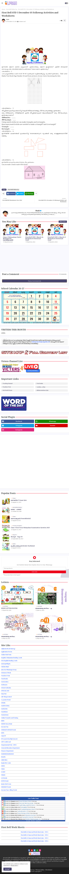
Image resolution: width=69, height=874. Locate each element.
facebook (19, 421)
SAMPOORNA (5, 706)
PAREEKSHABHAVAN (7, 754)
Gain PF (3, 736)
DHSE (3, 766)
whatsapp (52, 421)
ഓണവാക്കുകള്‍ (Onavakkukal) (21, 518)
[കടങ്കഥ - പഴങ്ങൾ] (6, 510)
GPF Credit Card (6, 742)
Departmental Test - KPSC (9, 745)
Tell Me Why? (5, 667)
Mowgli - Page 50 (16, 537)
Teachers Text (7, 387)
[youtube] (32, 850)
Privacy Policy (39, 870)
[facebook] (29, 850)
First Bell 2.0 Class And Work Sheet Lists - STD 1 (34, 832)
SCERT (3, 772)
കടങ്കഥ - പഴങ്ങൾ (16, 509)
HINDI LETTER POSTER (9, 608)
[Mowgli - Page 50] (6, 537)
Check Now (13, 865)
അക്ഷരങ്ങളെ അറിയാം (8, 636)
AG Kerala (4, 778)
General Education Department (10, 748)
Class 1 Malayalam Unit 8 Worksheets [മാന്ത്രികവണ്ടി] (12, 238)
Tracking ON (38, 820)
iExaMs (3, 757)
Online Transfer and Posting (9, 718)
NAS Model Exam (7, 390)
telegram (19, 425)
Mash (37, 211)
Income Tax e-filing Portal (9, 790)
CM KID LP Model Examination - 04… (33, 819)
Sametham (4, 712)
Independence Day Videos (30, 815)
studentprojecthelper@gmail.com (41, 342)
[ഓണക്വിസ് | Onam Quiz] (6, 501)
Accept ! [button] (7, 869)
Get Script (28, 820)
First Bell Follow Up (11, 9)
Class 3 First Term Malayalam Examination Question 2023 (30, 527)
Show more (63, 221)
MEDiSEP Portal (6, 787)
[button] (66, 3)
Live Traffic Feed (33, 798)
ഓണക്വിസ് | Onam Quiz (19, 500)
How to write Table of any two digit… (26, 803)
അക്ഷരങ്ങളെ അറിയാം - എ (43, 636)
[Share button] (36, 193)
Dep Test (3, 694)
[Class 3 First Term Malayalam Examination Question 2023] (6, 528)
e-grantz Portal (5, 700)
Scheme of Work (6, 673)
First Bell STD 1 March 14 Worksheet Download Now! (34, 238)
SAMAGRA (4, 709)
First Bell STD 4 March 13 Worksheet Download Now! (57, 238)
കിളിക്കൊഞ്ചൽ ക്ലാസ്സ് (8, 648)
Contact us (31, 870)
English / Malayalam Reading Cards (11, 657)
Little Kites (4, 760)
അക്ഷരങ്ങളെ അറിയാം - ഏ (43, 608)
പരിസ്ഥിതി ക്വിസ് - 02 (23, 811)
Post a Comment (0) (34, 281)
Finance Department (7, 751)
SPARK (3, 703)
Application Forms (6, 651)
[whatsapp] (37, 850)
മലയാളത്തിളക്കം (6, 663)
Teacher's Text (5, 675)
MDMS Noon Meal (6, 724)
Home (3, 9)
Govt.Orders (4, 682)
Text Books (40, 383)
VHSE (3, 769)
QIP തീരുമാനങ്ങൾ (6, 697)
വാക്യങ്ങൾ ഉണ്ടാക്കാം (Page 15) (28, 809)
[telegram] (34, 850)
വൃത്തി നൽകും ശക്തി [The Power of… (27, 805)
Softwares (4, 685)
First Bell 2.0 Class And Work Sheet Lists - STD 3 (34, 838)
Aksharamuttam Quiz (42, 390)
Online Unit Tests (6, 654)
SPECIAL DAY (5, 691)
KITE (2, 733)
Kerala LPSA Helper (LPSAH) (25, 801)
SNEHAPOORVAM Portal (8, 730)
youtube (52, 425)
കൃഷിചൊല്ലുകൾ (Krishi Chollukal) (23, 546)
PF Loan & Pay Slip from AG (9, 739)
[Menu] (2, 3)
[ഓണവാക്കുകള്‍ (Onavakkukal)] (6, 519)
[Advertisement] (34, 35)
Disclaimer (48, 870)
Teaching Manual (7, 383)
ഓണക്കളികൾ (24, 807)
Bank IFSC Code (6, 763)
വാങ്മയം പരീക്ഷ (41, 387)
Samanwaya (4, 715)
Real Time (33, 820)
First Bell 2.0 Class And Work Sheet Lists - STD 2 (34, 835)
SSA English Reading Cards (9, 660)
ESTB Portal (4, 781)
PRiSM (3, 775)
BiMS (2, 721)
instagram (18, 430)
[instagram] (40, 850)
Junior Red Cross (6, 784)
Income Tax (4, 727)
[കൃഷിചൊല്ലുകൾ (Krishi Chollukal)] (6, 546)
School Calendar (6, 688)
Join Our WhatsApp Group (8, 669)
